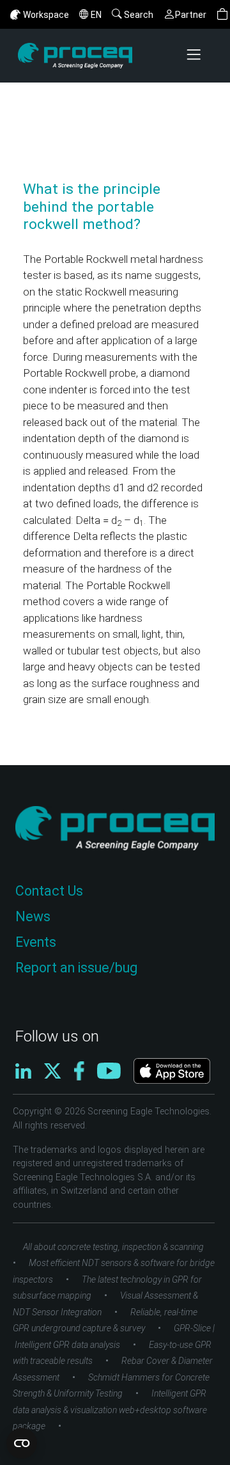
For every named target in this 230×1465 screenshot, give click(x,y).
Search (138, 15)
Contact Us (49, 891)
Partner (190, 15)
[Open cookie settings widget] (21, 1443)
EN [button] (96, 15)
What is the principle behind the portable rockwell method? (91, 206)
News (32, 916)
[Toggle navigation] (195, 56)
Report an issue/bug (76, 968)
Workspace (46, 15)
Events (35, 942)
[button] (222, 14)
